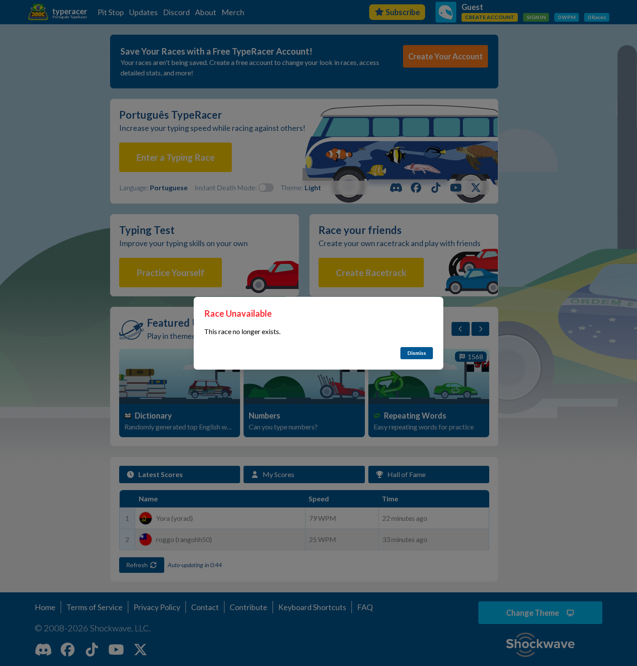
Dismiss (416, 353)
